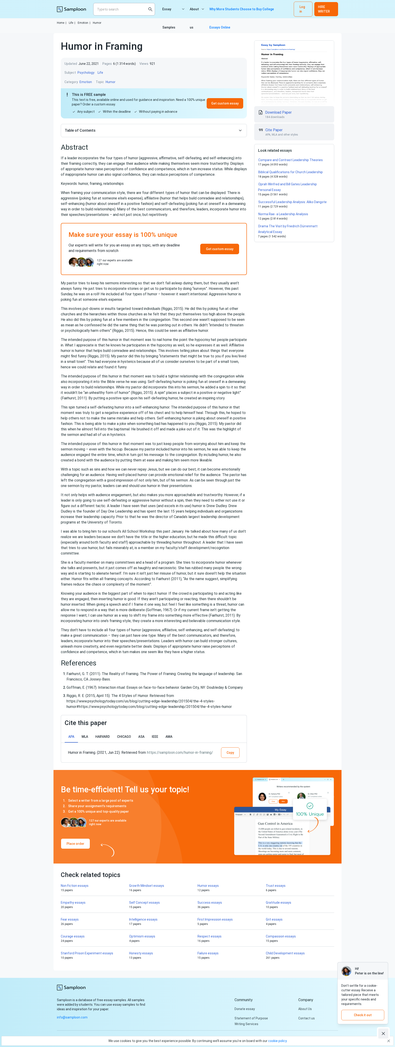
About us (194, 12)
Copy (230, 752)
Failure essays (208, 953)
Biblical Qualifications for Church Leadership (290, 172)
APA (71, 736)
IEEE (155, 736)
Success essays (210, 902)
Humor (97, 22)
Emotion (84, 22)
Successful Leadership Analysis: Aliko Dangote (292, 202)
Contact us (306, 1018)
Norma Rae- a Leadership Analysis (283, 214)
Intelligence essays (143, 919)
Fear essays (70, 919)
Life (72, 22)
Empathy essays (73, 902)
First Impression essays (215, 919)
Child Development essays (285, 953)
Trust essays (276, 885)
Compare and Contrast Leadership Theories (290, 160)
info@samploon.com (72, 1017)
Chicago (124, 736)
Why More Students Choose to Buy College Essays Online (241, 12)
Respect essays (210, 936)
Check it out (363, 1015)
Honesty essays (141, 953)
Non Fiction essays (74, 885)
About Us (305, 1009)
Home (61, 22)
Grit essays (274, 919)
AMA (168, 736)
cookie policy (277, 1041)
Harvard (102, 736)
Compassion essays (281, 936)
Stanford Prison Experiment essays (87, 953)
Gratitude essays (278, 902)
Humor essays (208, 885)
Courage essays (73, 936)
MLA (85, 736)
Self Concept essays (144, 902)
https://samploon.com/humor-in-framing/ (180, 752)
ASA (141, 736)
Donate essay (245, 1009)
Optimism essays (142, 936)
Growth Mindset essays (146, 885)
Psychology (85, 72)
